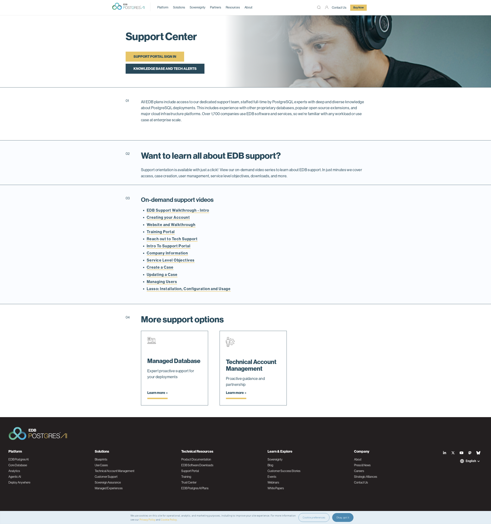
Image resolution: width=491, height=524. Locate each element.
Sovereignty (197, 7)
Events (272, 476)
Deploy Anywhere (19, 482)
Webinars (273, 482)
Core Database (17, 465)
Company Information (167, 253)
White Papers (276, 488)
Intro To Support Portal (168, 246)
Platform (162, 7)
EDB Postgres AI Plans (194, 488)
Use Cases (101, 465)
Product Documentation (196, 459)
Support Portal (190, 471)
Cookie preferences (314, 517)
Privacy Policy (147, 519)
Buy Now (358, 7)
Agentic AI (14, 476)
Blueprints (101, 459)
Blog (270, 465)
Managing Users (162, 281)
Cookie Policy (169, 519)
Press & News (362, 465)
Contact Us (339, 7)
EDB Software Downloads (197, 465)
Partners (215, 7)
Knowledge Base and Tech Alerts (165, 69)
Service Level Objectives (171, 260)
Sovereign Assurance (108, 482)
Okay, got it (342, 517)
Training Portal (161, 231)
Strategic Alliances (365, 476)
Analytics (14, 471)
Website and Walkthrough (171, 224)
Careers (359, 471)
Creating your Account (168, 217)
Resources (233, 7)
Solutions (179, 7)
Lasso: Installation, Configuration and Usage (189, 288)
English (471, 461)
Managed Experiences (109, 488)
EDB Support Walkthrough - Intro (178, 210)
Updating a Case (162, 274)
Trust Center (189, 482)
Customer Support (106, 476)
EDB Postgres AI (18, 459)
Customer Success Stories (284, 471)
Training (186, 476)
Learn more (156, 393)
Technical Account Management (114, 471)
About (248, 7)
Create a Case (160, 267)
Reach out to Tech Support (172, 239)
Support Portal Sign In (154, 56)
